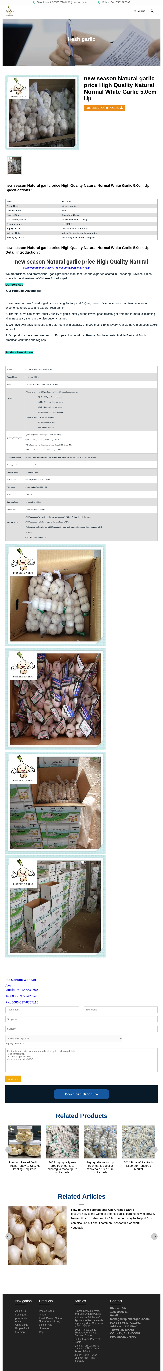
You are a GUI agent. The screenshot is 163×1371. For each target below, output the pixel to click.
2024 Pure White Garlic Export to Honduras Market (138, 1166)
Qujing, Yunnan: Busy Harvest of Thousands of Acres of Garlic (88, 1348)
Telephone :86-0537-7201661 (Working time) (61, 2)
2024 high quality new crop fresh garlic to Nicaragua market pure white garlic (62, 1167)
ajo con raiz (45, 1324)
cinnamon (44, 1328)
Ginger (43, 1314)
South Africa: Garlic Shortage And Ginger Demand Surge (86, 1332)
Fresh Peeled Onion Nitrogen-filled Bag (50, 1319)
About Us (20, 1311)
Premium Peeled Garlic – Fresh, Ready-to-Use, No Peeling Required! (24, 1166)
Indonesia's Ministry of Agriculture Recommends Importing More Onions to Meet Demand (88, 1321)
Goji (41, 1332)
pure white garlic (21, 1319)
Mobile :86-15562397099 (115, 2)
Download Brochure (81, 1094)
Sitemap (20, 1332)
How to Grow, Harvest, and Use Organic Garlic (102, 1209)
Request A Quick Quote (102, 107)
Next (154, 1150)
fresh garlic (21, 1314)
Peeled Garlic (46, 1311)
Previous (8, 1150)
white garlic (21, 1324)
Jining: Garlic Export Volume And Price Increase (85, 1358)
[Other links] (158, 11)
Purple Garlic (22, 1328)
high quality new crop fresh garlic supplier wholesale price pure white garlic (100, 1167)
